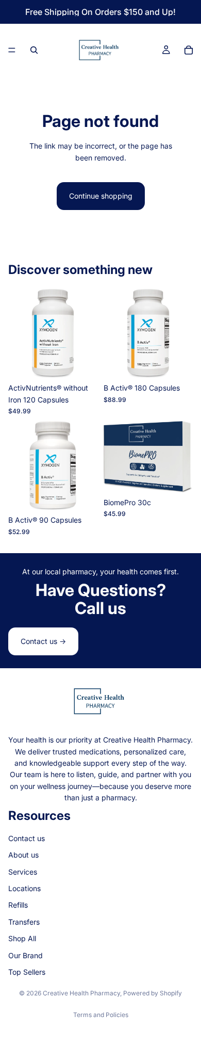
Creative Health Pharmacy (81, 993)
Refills (18, 904)
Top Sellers (26, 972)
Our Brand (25, 955)
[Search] (34, 50)
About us (23, 854)
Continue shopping (100, 195)
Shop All (22, 938)
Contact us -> (43, 641)
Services (22, 871)
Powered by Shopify (152, 993)
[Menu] (12, 50)
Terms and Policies (100, 1015)
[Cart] (188, 50)
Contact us (26, 838)
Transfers (24, 921)
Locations (24, 888)
